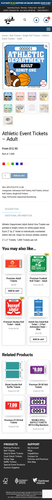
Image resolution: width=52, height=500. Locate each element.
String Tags (9, 459)
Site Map (32, 462)
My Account (33, 448)
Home (5, 35)
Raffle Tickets (10, 462)
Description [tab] (11, 209)
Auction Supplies (11, 467)
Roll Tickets (15, 35)
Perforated (11, 197)
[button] (48, 29)
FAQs (30, 450)
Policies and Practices (38, 459)
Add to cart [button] (13, 290)
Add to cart (19, 175)
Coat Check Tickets (13, 456)
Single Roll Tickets (31, 35)
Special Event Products (14, 464)
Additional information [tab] (18, 215)
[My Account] (36, 20)
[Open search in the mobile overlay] (24, 19)
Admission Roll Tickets (21, 190)
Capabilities (33, 453)
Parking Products (12, 448)
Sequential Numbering (26, 197)
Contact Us (33, 456)
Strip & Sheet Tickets (13, 453)
